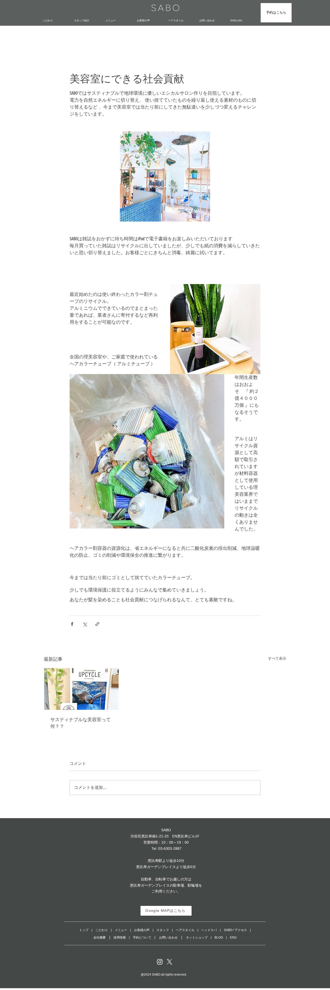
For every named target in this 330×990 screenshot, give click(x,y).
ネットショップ (197, 937)
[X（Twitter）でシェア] (84, 624)
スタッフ (162, 930)
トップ (83, 930)
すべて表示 (277, 658)
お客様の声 (142, 930)
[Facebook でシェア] (72, 624)
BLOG (218, 937)
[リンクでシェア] (97, 624)
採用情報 (119, 937)
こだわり (101, 930)
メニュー (121, 930)
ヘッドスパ (209, 930)
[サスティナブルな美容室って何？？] (81, 689)
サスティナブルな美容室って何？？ (80, 722)
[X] (169, 962)
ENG (233, 937)
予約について (142, 937)
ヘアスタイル (185, 930)
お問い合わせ (168, 937)
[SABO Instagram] (159, 962)
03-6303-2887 (170, 848)
